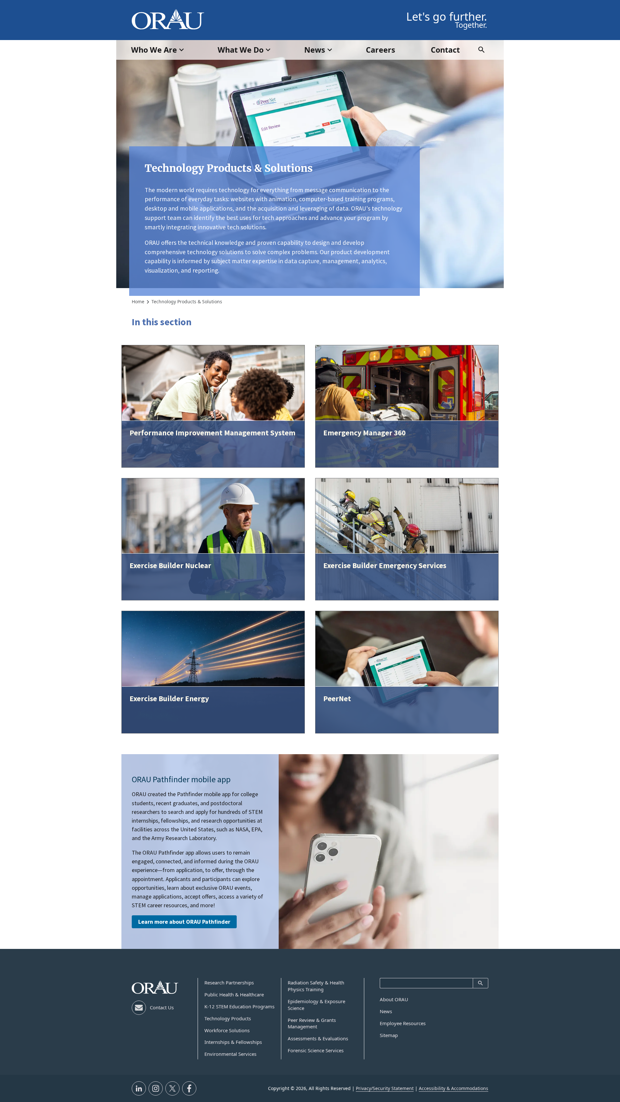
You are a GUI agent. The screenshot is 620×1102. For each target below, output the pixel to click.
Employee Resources (403, 1023)
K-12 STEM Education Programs (239, 1006)
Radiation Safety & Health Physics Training (316, 986)
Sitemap (389, 1035)
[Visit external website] (139, 1088)
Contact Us (162, 1007)
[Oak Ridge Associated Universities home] (168, 19)
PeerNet (337, 698)
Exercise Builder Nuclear (170, 565)
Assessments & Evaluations (318, 1038)
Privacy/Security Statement (385, 1088)
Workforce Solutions (227, 1030)
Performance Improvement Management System (212, 432)
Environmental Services (230, 1054)
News (386, 1011)
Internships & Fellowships (233, 1042)
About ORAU (394, 999)
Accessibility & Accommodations (453, 1088)
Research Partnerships (229, 982)
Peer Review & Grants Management (312, 1023)
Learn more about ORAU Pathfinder (184, 921)
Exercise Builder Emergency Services (384, 565)
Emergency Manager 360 (364, 432)
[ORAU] (155, 987)
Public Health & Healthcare (234, 994)
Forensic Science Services (316, 1050)
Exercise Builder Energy (169, 698)
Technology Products (227, 1018)
